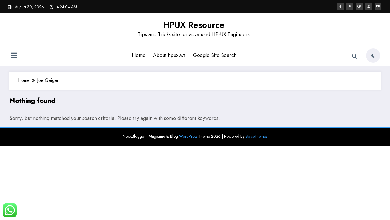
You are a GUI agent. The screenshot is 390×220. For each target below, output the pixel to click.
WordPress (188, 136)
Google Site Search (214, 55)
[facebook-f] (340, 6)
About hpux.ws (169, 55)
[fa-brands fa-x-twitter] (349, 6)
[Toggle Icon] (13, 56)
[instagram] (368, 6)
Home (139, 55)
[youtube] (378, 6)
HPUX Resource (193, 25)
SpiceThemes (256, 136)
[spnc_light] (373, 55)
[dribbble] (359, 6)
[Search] (354, 56)
